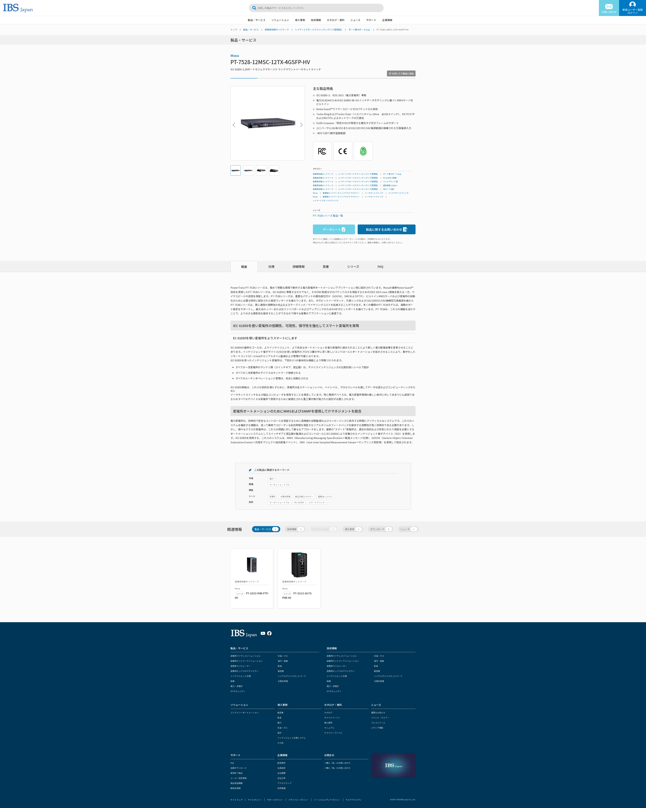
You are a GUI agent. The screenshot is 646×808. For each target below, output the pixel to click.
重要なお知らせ (378, 712)
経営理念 (281, 762)
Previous (233, 123)
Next (300, 123)
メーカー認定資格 (238, 778)
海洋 (279, 732)
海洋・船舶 (283, 660)
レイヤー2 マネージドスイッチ (325, 200)
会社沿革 (281, 778)
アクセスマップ (284, 783)
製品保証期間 (236, 783)
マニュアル (329, 727)
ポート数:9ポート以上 (359, 29)
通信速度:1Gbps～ (390, 185)
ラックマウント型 (390, 181)
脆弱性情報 (235, 788)
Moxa (234, 55)
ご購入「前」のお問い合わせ (337, 762)
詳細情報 (299, 266)
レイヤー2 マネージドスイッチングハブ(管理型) (318, 29)
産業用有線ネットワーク (277, 29)
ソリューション (280, 20)
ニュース (355, 20)
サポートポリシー (275, 799)
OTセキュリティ (237, 691)
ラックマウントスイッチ (398, 193)
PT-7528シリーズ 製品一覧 (328, 215)
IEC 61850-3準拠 (390, 177)
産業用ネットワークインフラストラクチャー (341, 193)
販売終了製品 (236, 772)
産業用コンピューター (240, 665)
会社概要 (281, 772)
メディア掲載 (377, 727)
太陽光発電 (283, 681)
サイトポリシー (255, 799)
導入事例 (300, 20)
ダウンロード (379, 529)
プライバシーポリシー (299, 799)
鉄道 (280, 665)
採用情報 (281, 788)
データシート (332, 229)
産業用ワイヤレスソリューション (245, 655)
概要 (244, 266)
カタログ (328, 712)
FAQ (380, 266)
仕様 (271, 266)
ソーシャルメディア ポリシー (327, 799)
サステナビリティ (354, 799)
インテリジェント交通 (240, 676)
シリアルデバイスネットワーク (292, 676)
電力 (279, 722)
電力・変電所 (236, 686)
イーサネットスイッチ (374, 193)
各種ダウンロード (238, 767)
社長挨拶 (281, 767)
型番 (326, 266)
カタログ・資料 (336, 20)
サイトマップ (236, 799)
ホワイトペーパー (332, 717)
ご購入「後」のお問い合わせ (337, 767)
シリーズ (353, 266)
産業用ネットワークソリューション (246, 660)
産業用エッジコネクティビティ (244, 670)
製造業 (281, 670)
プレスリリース (378, 722)
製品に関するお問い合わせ (384, 229)
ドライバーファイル (333, 732)
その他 (280, 742)
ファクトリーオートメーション (244, 712)
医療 (232, 681)
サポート (371, 20)
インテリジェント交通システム (291, 737)
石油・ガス (283, 655)
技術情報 (316, 20)
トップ (233, 29)
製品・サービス (256, 20)
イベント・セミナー (380, 717)
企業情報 (387, 20)
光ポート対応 (388, 189)
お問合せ (329, 755)
